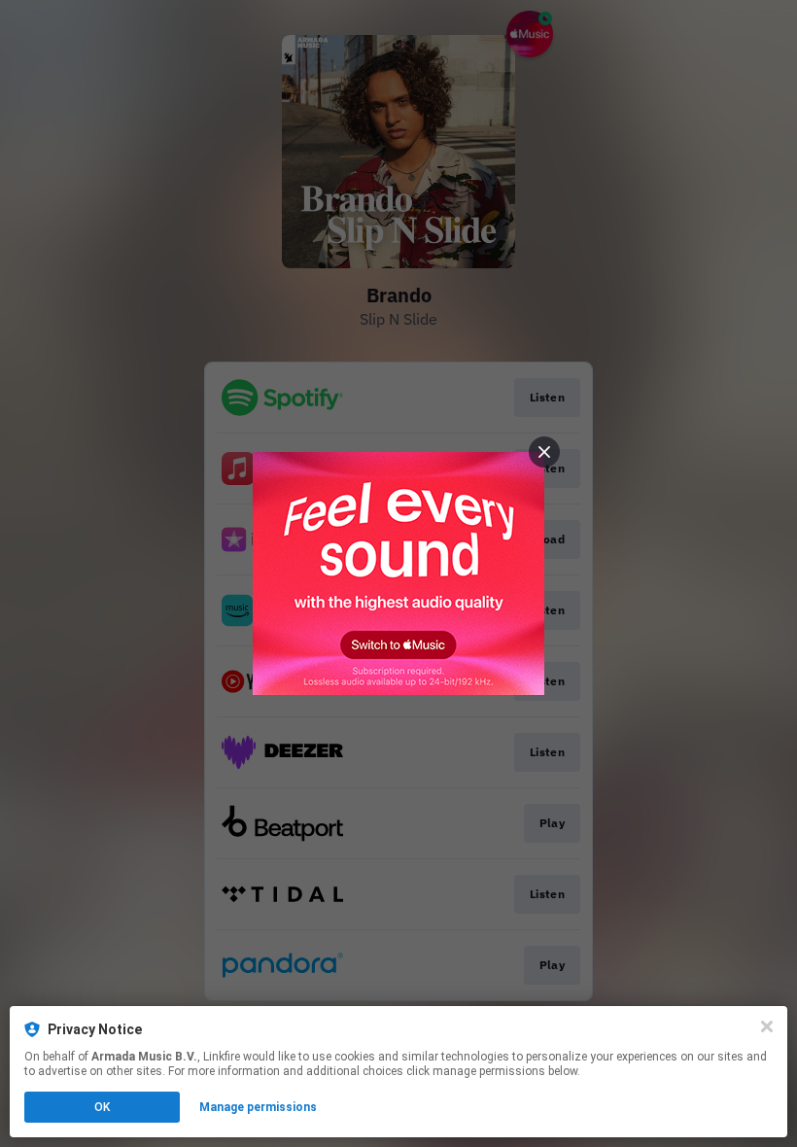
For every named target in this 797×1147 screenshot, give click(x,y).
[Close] (766, 1026)
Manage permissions (258, 1107)
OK (102, 1107)
